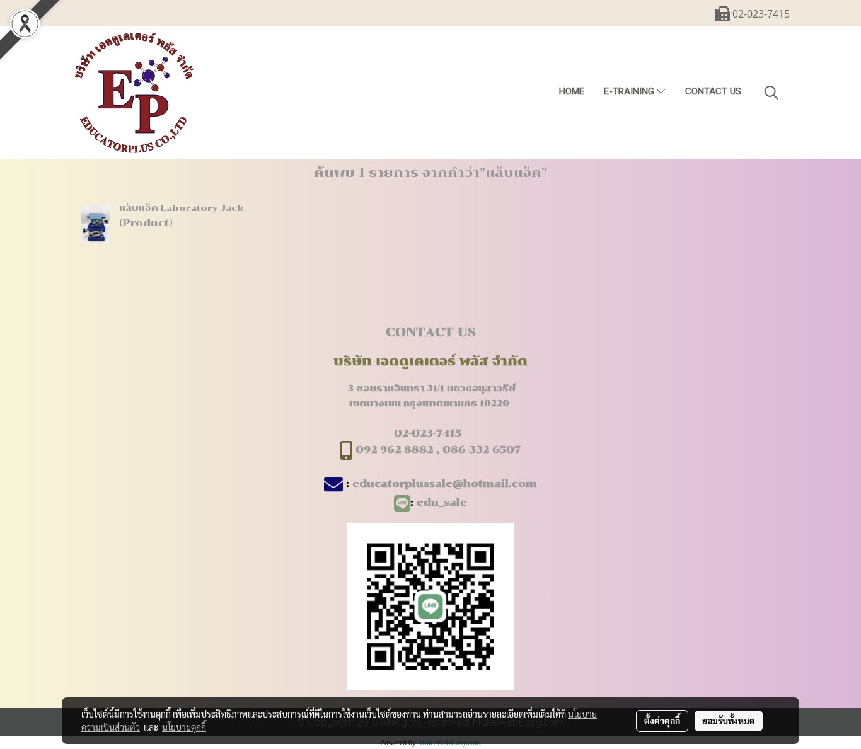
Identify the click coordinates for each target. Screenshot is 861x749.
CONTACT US (713, 91)
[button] (771, 93)
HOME (571, 91)
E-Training (630, 91)
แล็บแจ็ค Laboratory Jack (181, 208)
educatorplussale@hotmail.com (444, 483)
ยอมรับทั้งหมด (728, 720)
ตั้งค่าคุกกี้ (662, 720)
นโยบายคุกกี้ (184, 727)
